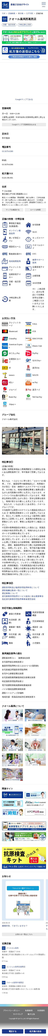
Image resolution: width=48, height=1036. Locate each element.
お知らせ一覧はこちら (24, 934)
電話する (13, 1031)
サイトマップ (18, 1014)
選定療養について (10, 593)
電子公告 (31, 1014)
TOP (3, 13)
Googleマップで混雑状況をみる (24, 124)
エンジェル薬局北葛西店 (15, 967)
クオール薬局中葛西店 (15, 982)
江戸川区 (29, 13)
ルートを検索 (35, 210)
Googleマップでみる (24, 99)
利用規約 (41, 1010)
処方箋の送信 (35, 1031)
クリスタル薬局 (12, 948)
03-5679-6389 (7, 151)
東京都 (20, 13)
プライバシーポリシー (11, 1010)
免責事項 (28, 1010)
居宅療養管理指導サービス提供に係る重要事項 (22, 596)
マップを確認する (13, 210)
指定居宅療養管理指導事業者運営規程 (18, 599)
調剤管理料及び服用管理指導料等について (20, 587)
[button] (23, 441)
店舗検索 (11, 13)
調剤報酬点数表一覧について (15, 590)
